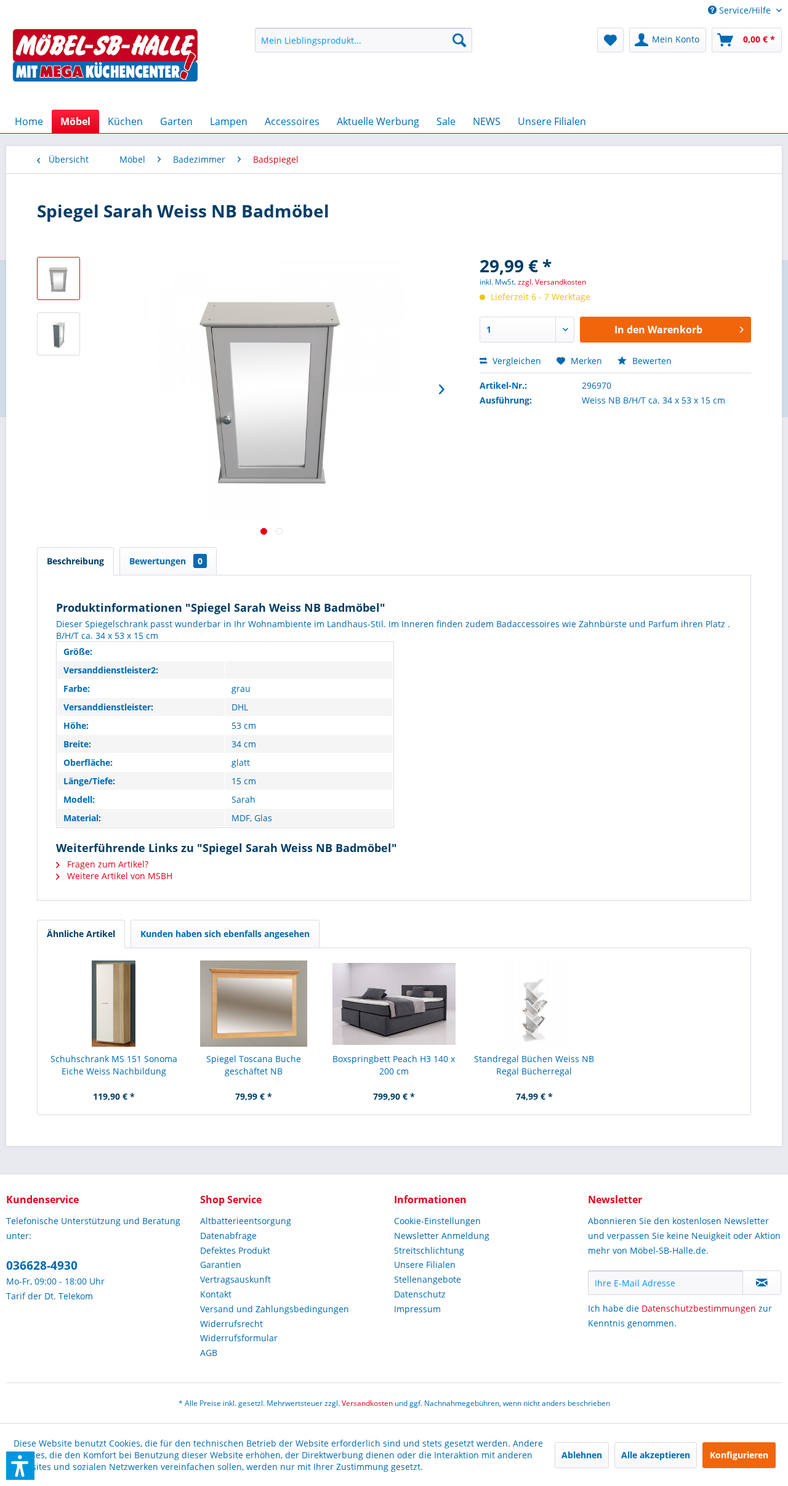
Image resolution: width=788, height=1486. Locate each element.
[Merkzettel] (610, 40)
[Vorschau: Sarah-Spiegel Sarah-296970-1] (58, 278)
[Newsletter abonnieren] (761, 1282)
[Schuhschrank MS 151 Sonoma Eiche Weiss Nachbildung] (114, 1003)
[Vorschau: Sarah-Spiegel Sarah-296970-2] (58, 333)
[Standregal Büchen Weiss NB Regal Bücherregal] (534, 1003)
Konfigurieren (739, 1455)
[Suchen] (459, 40)
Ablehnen (581, 1455)
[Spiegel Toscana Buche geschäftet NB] (254, 1003)
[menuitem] (740, 10)
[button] (20, 1465)
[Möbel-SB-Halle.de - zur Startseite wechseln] (105, 66)
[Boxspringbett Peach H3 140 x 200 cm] (394, 1003)
